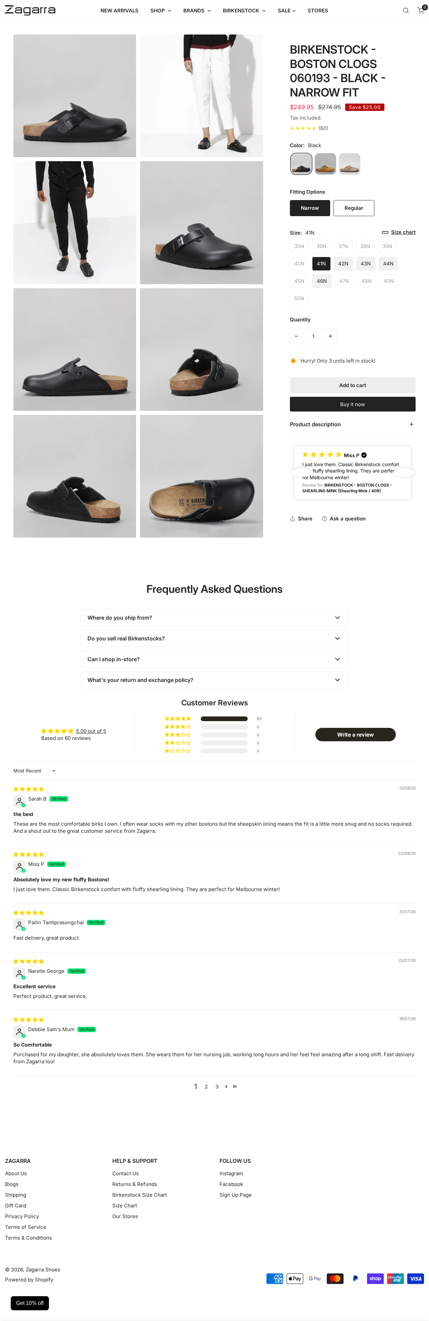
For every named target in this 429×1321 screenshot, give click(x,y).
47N (344, 281)
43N (366, 263)
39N (387, 246)
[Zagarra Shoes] (30, 10)
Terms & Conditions (28, 1238)
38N (365, 246)
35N (299, 246)
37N (343, 246)
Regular (359, 210)
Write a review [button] (355, 734)
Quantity (300, 319)
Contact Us (125, 1173)
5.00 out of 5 (91, 731)
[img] (28, 789)
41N (321, 263)
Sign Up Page (236, 1195)
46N (322, 281)
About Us (16, 1173)
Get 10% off (30, 1303)
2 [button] (206, 1086)
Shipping (15, 1195)
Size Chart (124, 1205)
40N (299, 263)
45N (299, 281)
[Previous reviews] (302, 472)
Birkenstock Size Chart (139, 1195)
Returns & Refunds (134, 1184)
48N (366, 281)
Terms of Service (25, 1227)
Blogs (11, 1184)
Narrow (310, 208)
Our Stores (125, 1216)
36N (321, 246)
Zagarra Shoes (43, 1269)
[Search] (406, 10)
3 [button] (217, 1086)
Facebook (231, 1184)
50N (299, 298)
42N (343, 263)
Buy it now (352, 404)
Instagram (231, 1173)
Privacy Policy (22, 1216)
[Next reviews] (403, 472)
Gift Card (15, 1205)
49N (389, 281)
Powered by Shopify (29, 1279)
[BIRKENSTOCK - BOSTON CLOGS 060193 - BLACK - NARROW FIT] (301, 164)
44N (388, 263)
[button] (420, 10)
